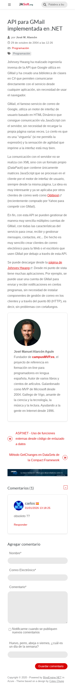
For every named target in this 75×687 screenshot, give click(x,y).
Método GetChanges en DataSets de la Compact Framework (34, 457)
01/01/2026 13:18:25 (37, 508)
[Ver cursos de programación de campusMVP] (38, 472)
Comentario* (17, 587)
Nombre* (15, 553)
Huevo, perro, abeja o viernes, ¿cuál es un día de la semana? (36, 644)
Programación (20, 48)
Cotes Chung (56, 681)
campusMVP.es (43, 357)
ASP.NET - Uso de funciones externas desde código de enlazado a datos (40, 439)
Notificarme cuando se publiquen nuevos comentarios (34, 630)
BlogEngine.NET (52, 677)
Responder (20, 524)
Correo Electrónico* (22, 570)
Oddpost (53, 195)
